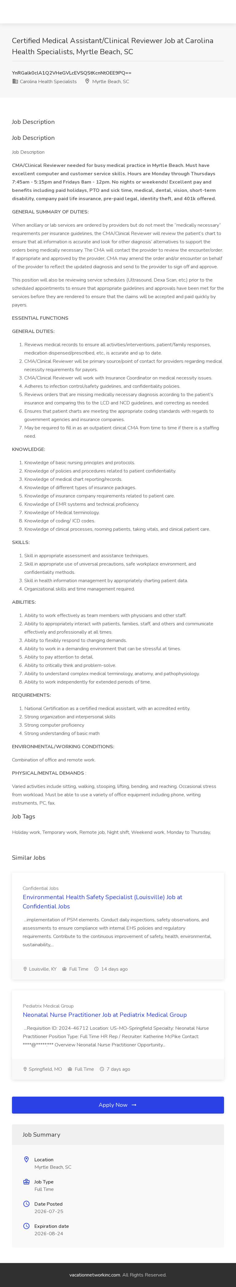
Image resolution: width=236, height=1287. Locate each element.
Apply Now (114, 1105)
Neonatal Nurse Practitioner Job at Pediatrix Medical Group (105, 1015)
